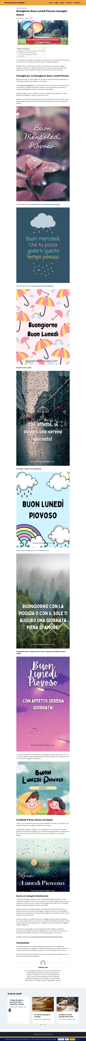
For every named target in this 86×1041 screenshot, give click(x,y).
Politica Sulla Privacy (39, 1034)
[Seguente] (76, 1010)
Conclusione (21, 56)
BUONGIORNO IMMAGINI (21, 8)
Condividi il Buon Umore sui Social (27, 52)
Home (51, 2)
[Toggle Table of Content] (43, 49)
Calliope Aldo (20, 18)
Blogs (62, 2)
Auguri (56, 2)
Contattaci (77, 2)
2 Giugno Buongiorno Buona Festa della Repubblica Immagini (17, 1002)
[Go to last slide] (10, 1010)
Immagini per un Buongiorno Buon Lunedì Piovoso (31, 51)
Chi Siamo (68, 2)
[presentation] (43, 1004)
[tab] (40, 1024)
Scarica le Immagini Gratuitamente (28, 54)
